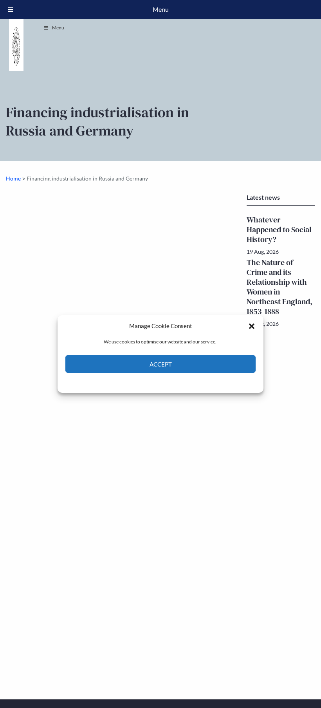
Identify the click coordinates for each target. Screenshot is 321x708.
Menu (58, 28)
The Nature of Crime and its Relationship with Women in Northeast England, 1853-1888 (279, 287)
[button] (252, 326)
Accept (161, 364)
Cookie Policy (142, 382)
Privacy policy (174, 382)
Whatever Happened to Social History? (279, 229)
